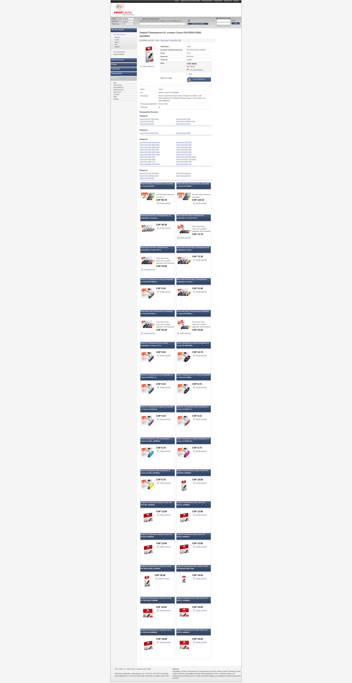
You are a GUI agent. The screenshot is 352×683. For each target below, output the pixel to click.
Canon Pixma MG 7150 (184, 161)
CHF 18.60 (161, 607)
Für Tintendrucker (119, 34)
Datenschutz (117, 85)
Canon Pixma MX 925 (147, 178)
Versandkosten (118, 87)
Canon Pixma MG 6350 (184, 152)
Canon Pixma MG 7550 (184, 164)
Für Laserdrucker (119, 52)
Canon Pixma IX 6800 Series (149, 133)
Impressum (117, 92)
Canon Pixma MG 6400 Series (150, 154)
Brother (117, 37)
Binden (114, 64)
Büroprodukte (116, 73)
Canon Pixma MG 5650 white (149, 149)
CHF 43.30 (161, 330)
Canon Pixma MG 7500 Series (150, 164)
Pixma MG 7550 (175, 40)
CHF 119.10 (198, 200)
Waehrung (115, 24)
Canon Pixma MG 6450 (147, 157)
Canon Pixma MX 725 (183, 173)
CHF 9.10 (161, 288)
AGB (115, 97)
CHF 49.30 (161, 224)
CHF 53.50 (161, 266)
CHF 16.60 (197, 479)
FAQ (114, 83)
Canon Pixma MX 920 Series (149, 176)
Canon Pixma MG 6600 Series (186, 157)
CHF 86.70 (161, 200)
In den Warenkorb (199, 79)
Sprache (115, 21)
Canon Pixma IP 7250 (147, 121)
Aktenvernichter (117, 60)
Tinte (157, 40)
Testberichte (218, 1)
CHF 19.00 (197, 575)
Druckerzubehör (117, 30)
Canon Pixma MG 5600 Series (150, 147)
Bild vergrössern (148, 66)
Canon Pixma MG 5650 (184, 147)
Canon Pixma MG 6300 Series (150, 152)
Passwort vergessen (224, 26)
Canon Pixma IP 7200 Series (149, 119)
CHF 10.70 (197, 352)
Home (177, 1)
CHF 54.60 (197, 330)
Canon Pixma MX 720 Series (149, 173)
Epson (117, 42)
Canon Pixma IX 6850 (183, 133)
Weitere (117, 47)
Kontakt (236, 1)
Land (113, 19)
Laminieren (115, 69)
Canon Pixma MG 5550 (184, 144)
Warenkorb (228, 1)
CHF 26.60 (160, 575)
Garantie (116, 94)
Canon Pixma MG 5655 (184, 149)
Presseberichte (207, 1)
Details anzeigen (165, 203)
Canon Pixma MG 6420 (184, 154)
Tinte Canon (164, 40)
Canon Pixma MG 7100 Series (186, 159)
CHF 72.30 (197, 256)
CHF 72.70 (197, 234)
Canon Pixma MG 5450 (184, 142)
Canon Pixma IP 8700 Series (185, 121)
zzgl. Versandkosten (196, 69)
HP (116, 44)
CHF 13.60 (161, 511)
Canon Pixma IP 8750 (183, 124)
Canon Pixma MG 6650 (147, 159)
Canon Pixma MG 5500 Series (150, 144)
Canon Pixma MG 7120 (147, 161)
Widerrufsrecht (118, 90)
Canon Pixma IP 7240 (183, 119)
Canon (117, 40)
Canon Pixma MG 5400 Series (150, 142)
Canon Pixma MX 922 (183, 176)
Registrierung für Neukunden (190, 1)
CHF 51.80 (197, 288)
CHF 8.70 (197, 384)
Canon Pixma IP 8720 (147, 124)
